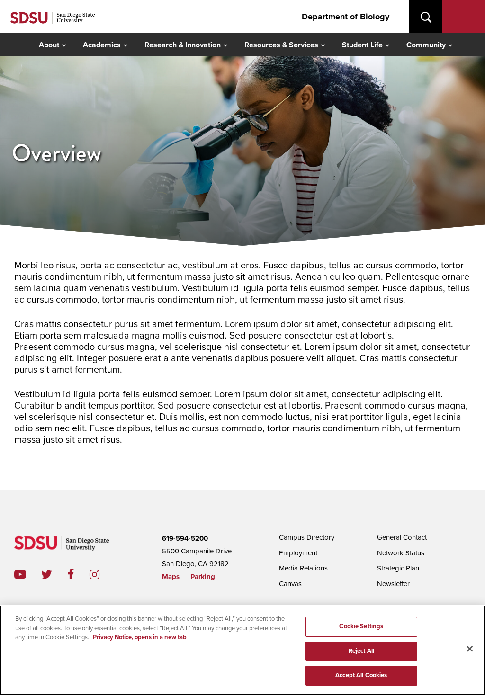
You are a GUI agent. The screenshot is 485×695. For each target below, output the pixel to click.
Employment (298, 553)
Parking (202, 576)
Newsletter (393, 583)
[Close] (469, 649)
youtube (20, 574)
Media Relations (303, 568)
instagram (102, 574)
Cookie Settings (361, 626)
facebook (78, 574)
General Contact (402, 537)
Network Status (400, 553)
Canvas (290, 583)
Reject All (361, 651)
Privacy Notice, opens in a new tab (140, 637)
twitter (54, 574)
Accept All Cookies (361, 675)
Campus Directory (306, 537)
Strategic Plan (398, 568)
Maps (171, 576)
